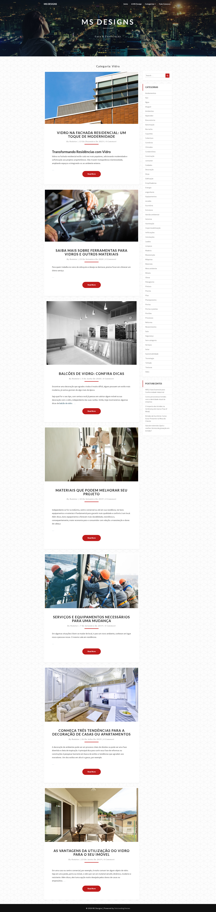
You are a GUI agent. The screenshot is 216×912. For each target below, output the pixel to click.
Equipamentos (151, 196)
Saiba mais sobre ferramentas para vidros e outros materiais (91, 252)
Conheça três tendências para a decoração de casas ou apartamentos (91, 732)
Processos (149, 318)
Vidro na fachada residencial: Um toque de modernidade (91, 134)
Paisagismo (149, 282)
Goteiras (148, 219)
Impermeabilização (153, 228)
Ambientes (149, 111)
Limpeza (148, 246)
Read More (94, 174)
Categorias (150, 4)
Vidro (147, 372)
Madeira (148, 250)
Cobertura (149, 138)
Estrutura (149, 210)
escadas (148, 201)
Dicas (147, 174)
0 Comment (111, 141)
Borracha (148, 129)
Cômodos (149, 147)
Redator (73, 141)
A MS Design (136, 4)
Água (147, 102)
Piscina (148, 291)
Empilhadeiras (150, 183)
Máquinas (149, 259)
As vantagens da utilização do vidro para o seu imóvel (92, 852)
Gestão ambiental (152, 214)
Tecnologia (149, 358)
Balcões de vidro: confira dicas (91, 374)
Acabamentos (150, 93)
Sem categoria (150, 340)
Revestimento (150, 327)
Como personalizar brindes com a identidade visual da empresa (155, 399)
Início (126, 4)
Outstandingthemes (122, 908)
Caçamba (149, 134)
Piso (147, 295)
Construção (149, 156)
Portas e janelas (151, 309)
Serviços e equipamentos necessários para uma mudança (91, 619)
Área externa (150, 120)
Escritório (149, 205)
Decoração (149, 169)
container (149, 160)
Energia (148, 187)
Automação (149, 125)
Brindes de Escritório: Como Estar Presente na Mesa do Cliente (156, 418)
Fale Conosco (164, 4)
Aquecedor (149, 115)
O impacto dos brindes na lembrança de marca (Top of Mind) (156, 409)
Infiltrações (150, 232)
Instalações (149, 237)
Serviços (148, 345)
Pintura (148, 286)
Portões (148, 313)
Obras (147, 277)
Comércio (149, 142)
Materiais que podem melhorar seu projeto (91, 492)
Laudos (148, 241)
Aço (146, 98)
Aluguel (148, 107)
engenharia (149, 192)
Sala (147, 331)
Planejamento (150, 300)
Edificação (149, 178)
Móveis (148, 273)
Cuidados (148, 165)
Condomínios (150, 151)
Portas (148, 304)
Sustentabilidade (151, 354)
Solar (147, 349)
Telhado (148, 363)
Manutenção (150, 255)
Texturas (148, 367)
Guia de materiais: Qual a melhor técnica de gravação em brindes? (157, 428)
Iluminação (149, 223)
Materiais (149, 264)
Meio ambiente (151, 268)
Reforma (148, 322)
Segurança (149, 336)
